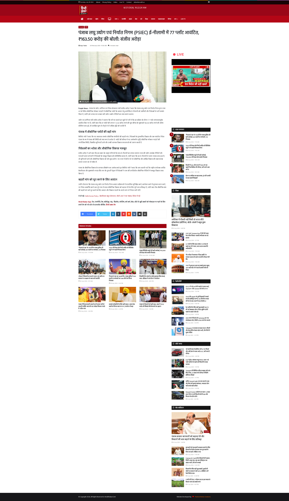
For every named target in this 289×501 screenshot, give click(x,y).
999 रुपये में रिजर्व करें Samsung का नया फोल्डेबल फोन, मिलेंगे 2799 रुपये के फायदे (198, 319)
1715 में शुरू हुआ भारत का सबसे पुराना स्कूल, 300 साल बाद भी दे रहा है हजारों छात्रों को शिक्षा (198, 267)
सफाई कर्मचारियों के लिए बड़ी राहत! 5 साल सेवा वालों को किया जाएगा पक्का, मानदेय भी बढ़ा (122, 305)
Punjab (81, 27)
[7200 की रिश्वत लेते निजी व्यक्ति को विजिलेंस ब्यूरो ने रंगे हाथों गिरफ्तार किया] (122, 238)
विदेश (102, 19)
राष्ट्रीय (96, 19)
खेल (136, 19)
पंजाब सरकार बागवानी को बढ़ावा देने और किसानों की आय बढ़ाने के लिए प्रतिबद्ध (188, 438)
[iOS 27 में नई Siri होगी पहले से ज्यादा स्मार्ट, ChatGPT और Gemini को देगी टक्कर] (178, 290)
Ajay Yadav (83, 46)
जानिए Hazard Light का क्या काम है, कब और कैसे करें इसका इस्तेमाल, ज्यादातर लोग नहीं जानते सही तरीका (197, 383)
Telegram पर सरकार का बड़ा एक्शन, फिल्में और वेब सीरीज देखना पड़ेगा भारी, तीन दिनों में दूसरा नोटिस (198, 330)
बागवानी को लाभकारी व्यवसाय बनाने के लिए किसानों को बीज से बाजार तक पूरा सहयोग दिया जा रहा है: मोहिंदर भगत (198, 449)
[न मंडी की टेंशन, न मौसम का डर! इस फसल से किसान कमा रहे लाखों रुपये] (178, 483)
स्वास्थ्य (153, 19)
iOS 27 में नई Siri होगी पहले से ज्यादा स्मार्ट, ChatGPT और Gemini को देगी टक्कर (197, 287)
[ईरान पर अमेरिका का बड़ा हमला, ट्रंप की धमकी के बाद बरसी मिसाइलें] (178, 179)
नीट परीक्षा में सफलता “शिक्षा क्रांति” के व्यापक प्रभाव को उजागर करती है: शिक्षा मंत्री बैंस (198, 257)
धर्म (141, 19)
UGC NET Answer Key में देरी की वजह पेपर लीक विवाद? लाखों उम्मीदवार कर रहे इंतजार (197, 235)
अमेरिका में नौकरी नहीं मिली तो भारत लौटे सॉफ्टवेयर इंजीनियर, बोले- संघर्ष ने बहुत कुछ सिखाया (188, 222)
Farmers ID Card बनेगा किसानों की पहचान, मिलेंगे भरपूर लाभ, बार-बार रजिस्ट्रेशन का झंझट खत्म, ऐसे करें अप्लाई (198, 460)
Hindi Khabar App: (84, 202)
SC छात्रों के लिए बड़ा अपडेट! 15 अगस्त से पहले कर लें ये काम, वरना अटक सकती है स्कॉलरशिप (197, 246)
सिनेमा (169, 19)
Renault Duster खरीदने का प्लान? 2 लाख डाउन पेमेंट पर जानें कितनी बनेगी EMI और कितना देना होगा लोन (198, 394)
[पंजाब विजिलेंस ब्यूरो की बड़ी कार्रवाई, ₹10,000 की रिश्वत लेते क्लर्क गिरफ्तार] (153, 239)
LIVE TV (183, 19)
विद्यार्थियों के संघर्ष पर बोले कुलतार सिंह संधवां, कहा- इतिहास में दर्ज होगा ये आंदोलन (152, 277)
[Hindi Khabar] (83, 10)
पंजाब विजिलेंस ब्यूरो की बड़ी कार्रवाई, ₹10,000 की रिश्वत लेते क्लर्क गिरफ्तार (152, 251)
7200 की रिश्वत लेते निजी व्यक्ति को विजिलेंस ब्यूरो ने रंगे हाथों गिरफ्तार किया (121, 248)
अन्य (175, 19)
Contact (129, 2)
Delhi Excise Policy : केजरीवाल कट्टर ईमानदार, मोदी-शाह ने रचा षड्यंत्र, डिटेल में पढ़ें (112, 196)
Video (115, 2)
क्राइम (130, 19)
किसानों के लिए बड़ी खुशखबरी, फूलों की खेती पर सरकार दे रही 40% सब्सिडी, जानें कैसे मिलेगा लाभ (197, 471)
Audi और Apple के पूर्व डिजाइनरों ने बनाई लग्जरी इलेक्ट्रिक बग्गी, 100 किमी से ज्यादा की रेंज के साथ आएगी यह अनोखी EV (197, 298)
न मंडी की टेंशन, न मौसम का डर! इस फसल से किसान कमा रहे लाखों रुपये (198, 480)
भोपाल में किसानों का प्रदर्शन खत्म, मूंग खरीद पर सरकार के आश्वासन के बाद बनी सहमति (91, 277)
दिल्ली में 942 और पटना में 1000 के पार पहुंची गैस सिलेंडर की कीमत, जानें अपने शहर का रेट (198, 167)
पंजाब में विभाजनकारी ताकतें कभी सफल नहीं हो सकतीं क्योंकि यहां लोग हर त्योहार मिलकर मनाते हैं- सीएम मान (91, 306)
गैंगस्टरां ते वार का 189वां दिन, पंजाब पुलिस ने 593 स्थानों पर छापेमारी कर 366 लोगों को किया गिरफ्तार (122, 278)
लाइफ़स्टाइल (161, 19)
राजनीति (124, 19)
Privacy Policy (106, 2)
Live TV (122, 2)
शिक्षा (146, 19)
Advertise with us (139, 2)
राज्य (116, 19)
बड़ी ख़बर (89, 19)
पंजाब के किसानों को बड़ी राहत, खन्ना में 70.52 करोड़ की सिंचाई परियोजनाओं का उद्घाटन (151, 305)
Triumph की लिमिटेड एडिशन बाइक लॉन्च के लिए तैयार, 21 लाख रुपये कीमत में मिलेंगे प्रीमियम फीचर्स (198, 372)
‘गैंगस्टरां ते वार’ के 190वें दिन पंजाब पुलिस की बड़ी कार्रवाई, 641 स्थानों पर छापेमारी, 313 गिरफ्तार (91, 248)
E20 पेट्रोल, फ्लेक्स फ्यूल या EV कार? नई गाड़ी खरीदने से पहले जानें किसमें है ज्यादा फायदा (197, 362)
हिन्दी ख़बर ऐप (111, 204)
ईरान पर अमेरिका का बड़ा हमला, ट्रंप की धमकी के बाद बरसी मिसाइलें (198, 177)
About (98, 2)
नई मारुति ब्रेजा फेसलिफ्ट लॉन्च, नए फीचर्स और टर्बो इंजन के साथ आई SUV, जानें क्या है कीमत (198, 351)
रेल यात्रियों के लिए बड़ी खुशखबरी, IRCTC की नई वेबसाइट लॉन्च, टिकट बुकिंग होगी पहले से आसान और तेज (197, 309)
